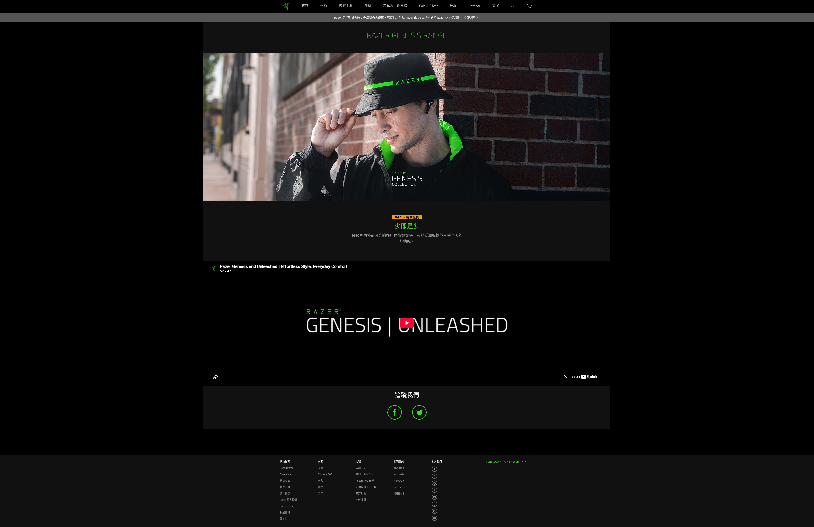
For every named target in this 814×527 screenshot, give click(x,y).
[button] (529, 6)
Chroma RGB (325, 474)
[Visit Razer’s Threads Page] (435, 483)
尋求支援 (361, 468)
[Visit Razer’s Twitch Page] (435, 511)
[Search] (513, 6)
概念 (320, 480)
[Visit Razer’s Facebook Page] (435, 469)
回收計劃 (361, 499)
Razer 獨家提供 (288, 499)
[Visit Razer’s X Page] (435, 490)
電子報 (283, 518)
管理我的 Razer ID (366, 487)
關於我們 (399, 468)
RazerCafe (285, 474)
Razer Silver (286, 506)
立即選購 (471, 17)
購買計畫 (285, 487)
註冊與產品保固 (365, 474)
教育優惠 (285, 493)
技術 (320, 468)
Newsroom (400, 480)
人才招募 (399, 474)
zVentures (399, 487)
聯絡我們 (399, 493)
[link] (285, 6)
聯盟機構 (285, 512)
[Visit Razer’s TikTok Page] (435, 504)
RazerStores (286, 468)
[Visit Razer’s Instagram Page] (435, 476)
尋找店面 (285, 480)
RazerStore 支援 (365, 480)
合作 (320, 493)
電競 (320, 487)
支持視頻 (361, 493)
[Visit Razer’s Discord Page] (435, 518)
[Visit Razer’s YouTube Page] (435, 497)
